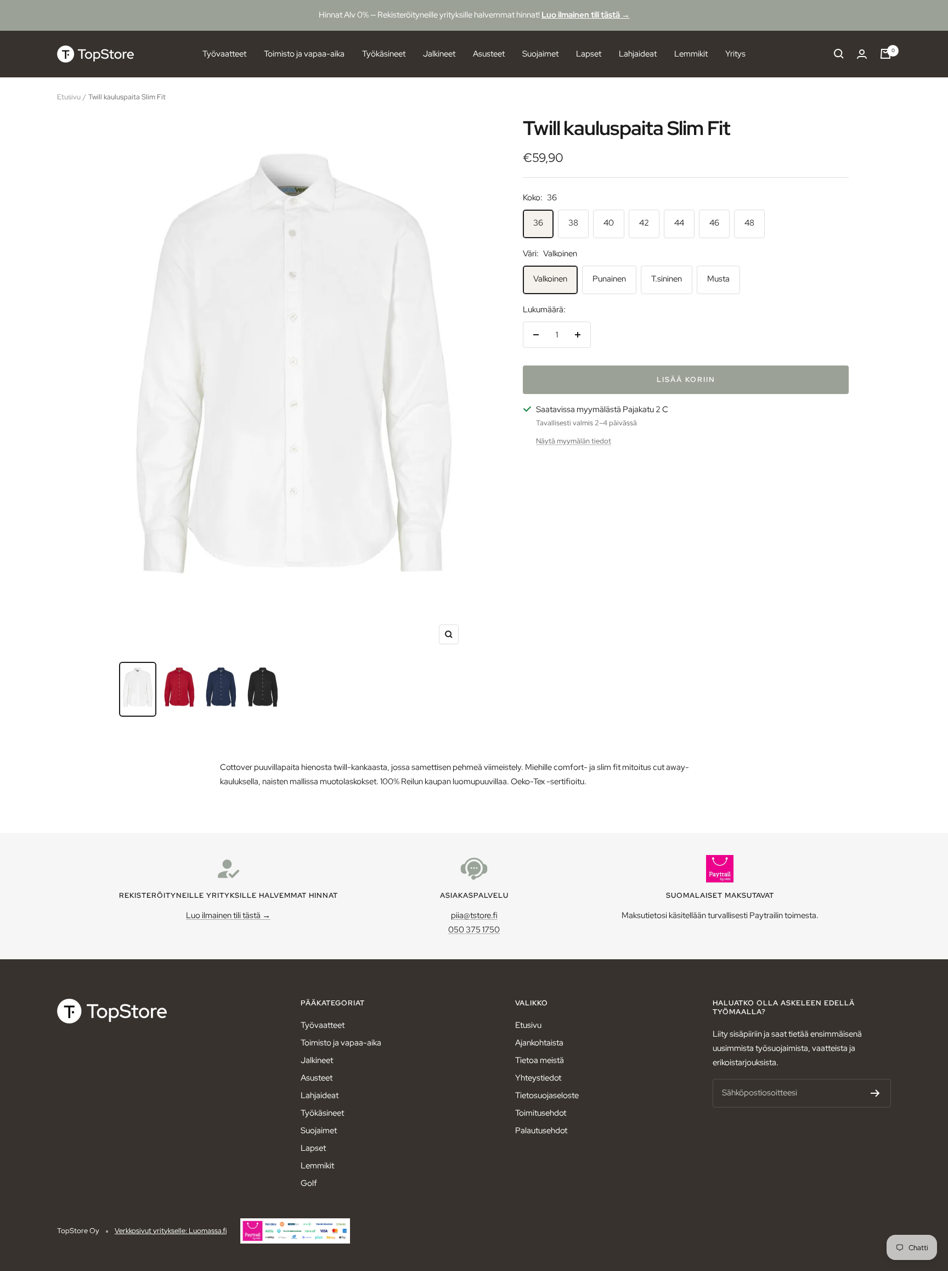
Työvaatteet (224, 53)
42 (644, 222)
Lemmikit (691, 53)
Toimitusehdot (540, 1112)
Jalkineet (439, 53)
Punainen (609, 278)
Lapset (588, 53)
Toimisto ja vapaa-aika (304, 53)
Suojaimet (540, 53)
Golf (309, 1183)
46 (714, 222)
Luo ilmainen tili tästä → (585, 14)
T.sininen (666, 278)
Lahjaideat (638, 53)
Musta (718, 278)
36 (538, 222)
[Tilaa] (875, 1093)
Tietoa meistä (539, 1060)
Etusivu (69, 97)
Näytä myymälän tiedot (573, 441)
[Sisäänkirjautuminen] (862, 54)
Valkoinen (550, 278)
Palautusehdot (541, 1130)
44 (679, 222)
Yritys (735, 53)
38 (573, 222)
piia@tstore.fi (474, 915)
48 (749, 222)
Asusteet (489, 53)
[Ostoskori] (885, 54)
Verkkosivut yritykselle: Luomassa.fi (171, 1230)
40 (608, 222)
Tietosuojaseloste (547, 1095)
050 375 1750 (474, 929)
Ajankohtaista (539, 1042)
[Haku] (839, 54)
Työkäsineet (383, 53)
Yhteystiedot (538, 1077)
